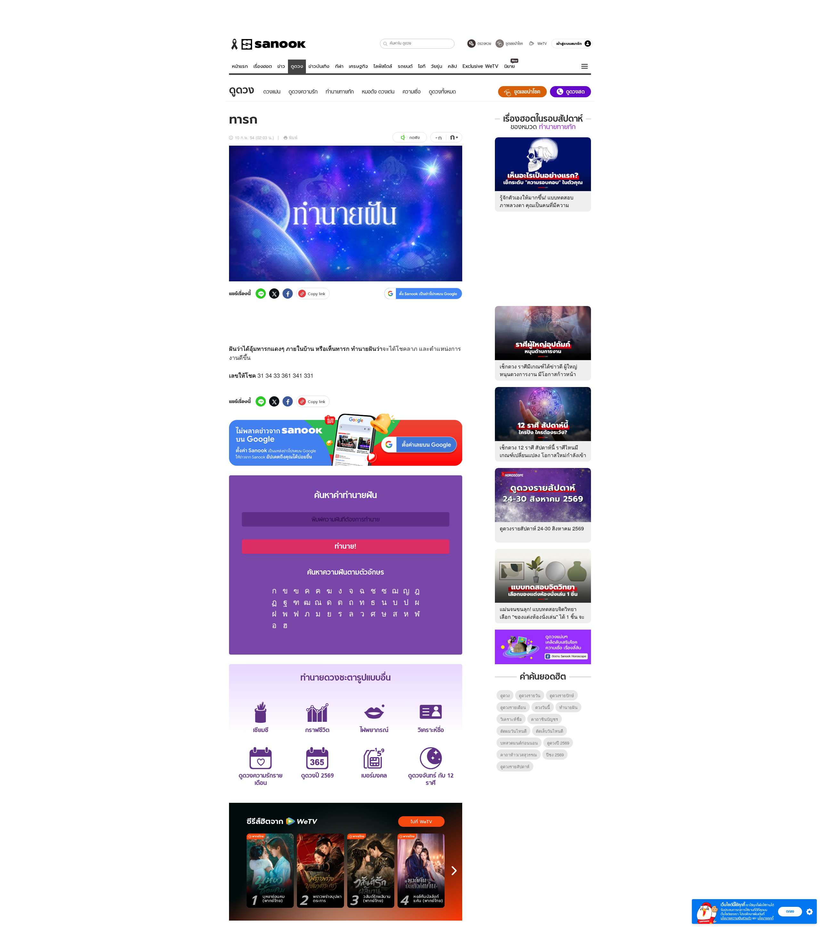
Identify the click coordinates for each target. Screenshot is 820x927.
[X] (274, 293)
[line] (261, 293)
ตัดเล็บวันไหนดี (549, 731)
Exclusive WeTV (480, 66)
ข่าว (281, 66)
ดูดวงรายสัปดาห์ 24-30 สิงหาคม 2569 (542, 528)
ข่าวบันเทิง (318, 66)
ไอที (421, 66)
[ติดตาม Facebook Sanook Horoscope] (543, 646)
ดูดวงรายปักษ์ (562, 695)
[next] (454, 871)
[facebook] (288, 293)
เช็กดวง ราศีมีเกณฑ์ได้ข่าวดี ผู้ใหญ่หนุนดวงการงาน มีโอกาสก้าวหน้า (538, 370)
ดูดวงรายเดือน (513, 707)
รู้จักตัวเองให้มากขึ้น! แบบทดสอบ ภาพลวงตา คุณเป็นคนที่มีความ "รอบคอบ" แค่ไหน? (536, 205)
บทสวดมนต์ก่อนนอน (519, 743)
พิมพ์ (293, 137)
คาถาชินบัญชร (544, 719)
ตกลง (790, 911)
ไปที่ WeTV (421, 821)
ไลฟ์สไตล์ (382, 66)
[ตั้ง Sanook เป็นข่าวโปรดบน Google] (345, 440)
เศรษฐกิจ (358, 66)
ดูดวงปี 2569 (558, 743)
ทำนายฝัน (363, 348)
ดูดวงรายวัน (529, 695)
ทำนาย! (346, 546)
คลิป (452, 66)
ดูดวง (297, 66)
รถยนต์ (405, 66)
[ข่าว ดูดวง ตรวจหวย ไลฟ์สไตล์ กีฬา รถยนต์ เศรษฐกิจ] (267, 44)
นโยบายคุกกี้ (766, 918)
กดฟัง (414, 137)
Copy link (316, 293)
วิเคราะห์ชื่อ (511, 719)
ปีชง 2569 (555, 755)
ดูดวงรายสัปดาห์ (514, 766)
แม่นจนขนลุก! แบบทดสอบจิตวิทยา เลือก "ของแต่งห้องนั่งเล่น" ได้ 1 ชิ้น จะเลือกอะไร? (542, 616)
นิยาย (509, 66)
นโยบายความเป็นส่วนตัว (736, 918)
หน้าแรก (240, 66)
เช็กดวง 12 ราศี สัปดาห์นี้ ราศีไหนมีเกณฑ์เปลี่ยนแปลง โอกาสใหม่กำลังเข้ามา (543, 455)
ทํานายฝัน (568, 707)
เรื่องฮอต (262, 66)
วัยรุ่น (436, 66)
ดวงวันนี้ (542, 707)
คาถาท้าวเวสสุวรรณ (518, 755)
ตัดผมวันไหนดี (513, 731)
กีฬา (339, 66)
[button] (385, 43)
